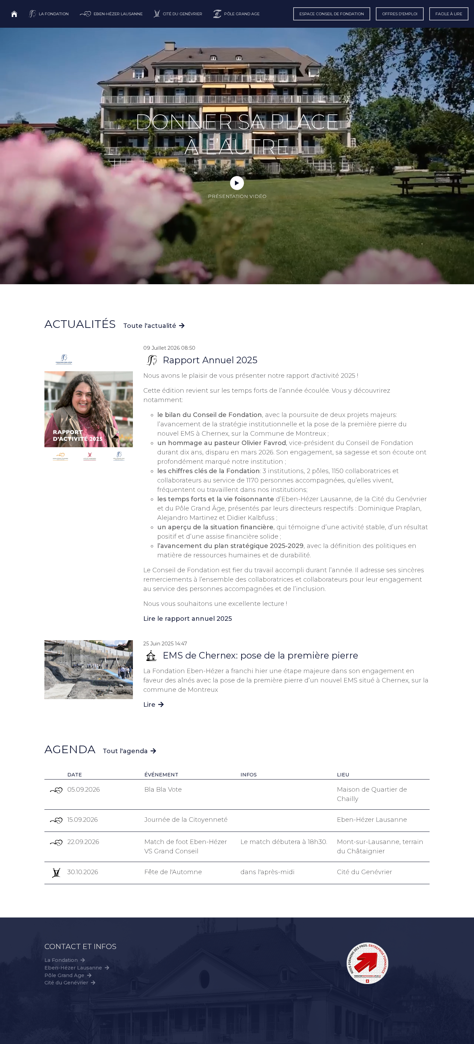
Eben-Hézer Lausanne (73, 968)
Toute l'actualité (149, 326)
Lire (153, 704)
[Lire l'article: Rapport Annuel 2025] (88, 406)
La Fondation (61, 960)
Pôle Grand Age (64, 975)
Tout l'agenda (125, 751)
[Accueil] (14, 14)
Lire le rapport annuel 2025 (187, 619)
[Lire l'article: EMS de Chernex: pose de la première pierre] (88, 669)
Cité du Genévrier (66, 983)
